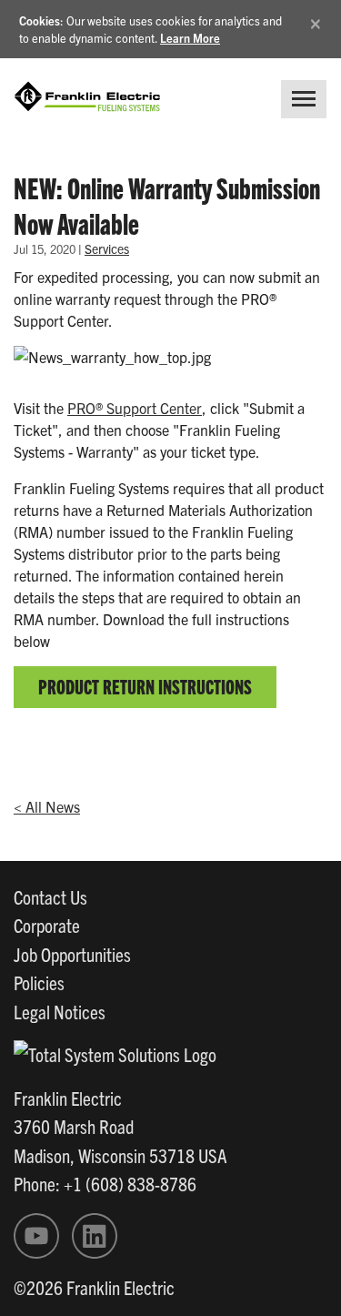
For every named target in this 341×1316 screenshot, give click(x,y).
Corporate (47, 924)
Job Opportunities (72, 954)
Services (107, 248)
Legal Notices (59, 1011)
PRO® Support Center (134, 408)
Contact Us (50, 896)
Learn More (190, 38)
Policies (39, 982)
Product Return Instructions (145, 686)
